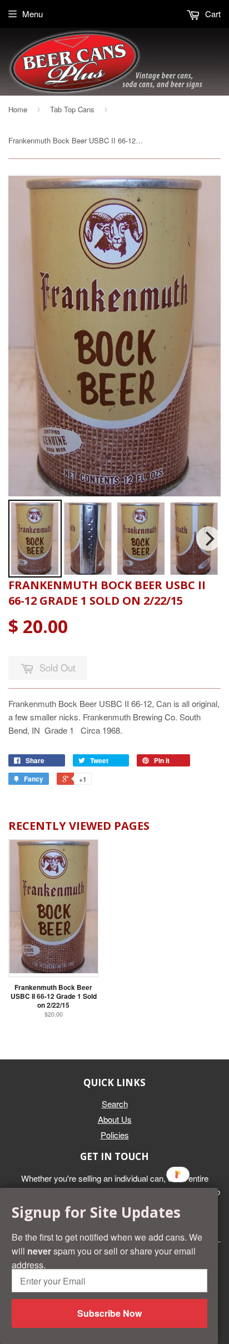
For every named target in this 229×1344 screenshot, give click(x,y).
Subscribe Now (109, 1313)
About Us (115, 1119)
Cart (212, 13)
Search (115, 1103)
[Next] (208, 538)
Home (17, 109)
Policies (115, 1135)
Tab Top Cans (72, 109)
